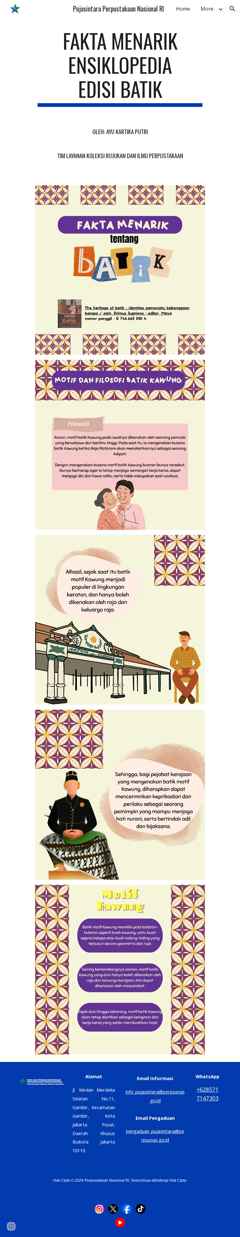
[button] (232, 8)
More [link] (207, 8)
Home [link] (183, 8)
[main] (120, 98)
